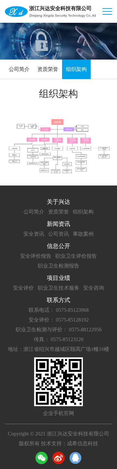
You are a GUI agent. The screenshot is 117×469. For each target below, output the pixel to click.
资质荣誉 (47, 69)
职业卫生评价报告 (76, 256)
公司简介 (19, 69)
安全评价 (23, 288)
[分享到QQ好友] (75, 458)
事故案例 (83, 234)
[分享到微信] (41, 458)
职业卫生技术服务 (58, 288)
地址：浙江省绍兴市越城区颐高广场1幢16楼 (58, 349)
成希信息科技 (82, 443)
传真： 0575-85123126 (59, 339)
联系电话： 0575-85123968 (59, 310)
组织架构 (76, 69)
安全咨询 (93, 288)
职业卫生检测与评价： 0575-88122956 (59, 329)
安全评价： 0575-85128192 (59, 320)
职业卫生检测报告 (58, 266)
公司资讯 (58, 234)
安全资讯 (33, 234)
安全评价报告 (35, 256)
